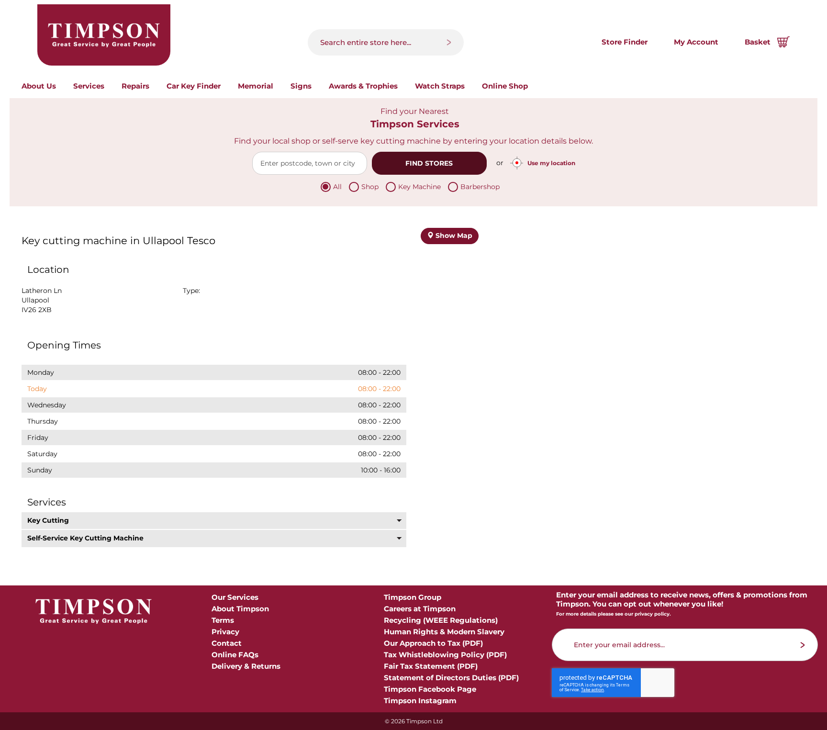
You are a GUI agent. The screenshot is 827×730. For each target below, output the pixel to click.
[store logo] (103, 35)
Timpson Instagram (420, 700)
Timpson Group (412, 597)
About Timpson (240, 608)
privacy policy (652, 614)
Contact (227, 643)
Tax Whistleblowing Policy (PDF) (445, 654)
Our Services (235, 597)
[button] (214, 520)
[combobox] (386, 42)
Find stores (429, 163)
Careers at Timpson (420, 608)
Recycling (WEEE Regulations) (441, 620)
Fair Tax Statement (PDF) (431, 666)
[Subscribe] (803, 645)
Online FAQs (235, 654)
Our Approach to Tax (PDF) (433, 643)
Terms (223, 620)
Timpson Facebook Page (430, 689)
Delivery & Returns (246, 666)
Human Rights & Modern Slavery (444, 631)
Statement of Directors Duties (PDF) (451, 677)
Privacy (225, 631)
